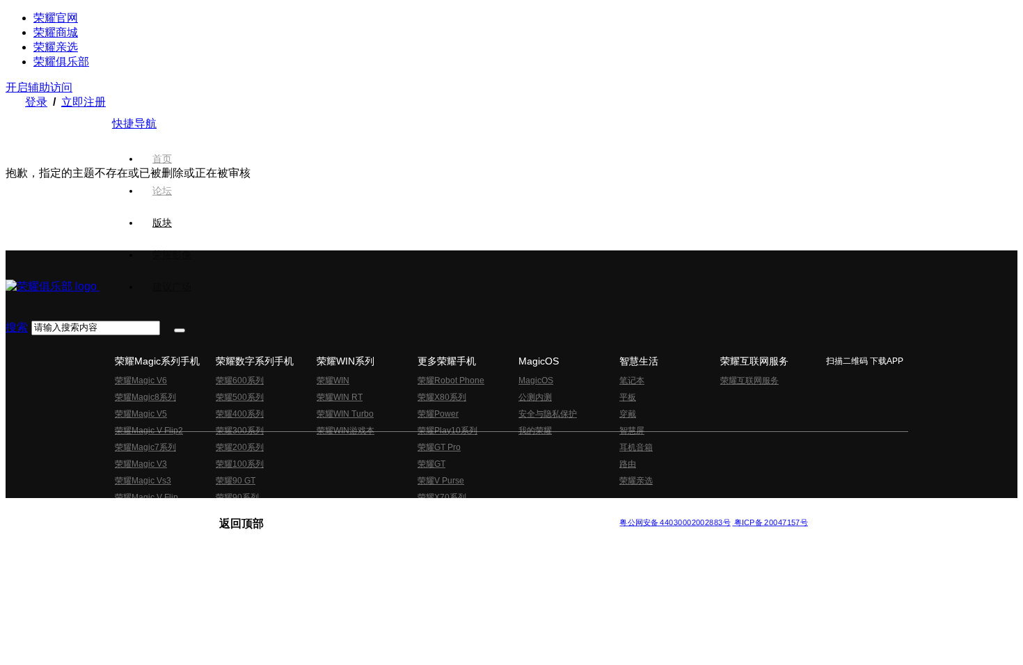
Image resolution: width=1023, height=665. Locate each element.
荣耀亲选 (55, 47)
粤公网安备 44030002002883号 (674, 522)
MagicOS (535, 380)
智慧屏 (631, 430)
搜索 (17, 327)
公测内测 (535, 397)
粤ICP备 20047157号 (770, 522)
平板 (627, 397)
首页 (162, 158)
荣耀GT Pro (439, 447)
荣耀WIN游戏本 (345, 430)
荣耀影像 (171, 254)
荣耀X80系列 (442, 397)
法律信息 (465, 510)
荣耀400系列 (240, 414)
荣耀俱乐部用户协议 (256, 510)
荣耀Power (438, 414)
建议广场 (171, 286)
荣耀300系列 (240, 430)
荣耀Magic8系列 (145, 397)
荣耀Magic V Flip (146, 497)
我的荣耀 (535, 430)
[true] (179, 330)
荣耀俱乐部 (61, 61)
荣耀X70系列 (442, 497)
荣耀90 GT (235, 481)
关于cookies (426, 510)
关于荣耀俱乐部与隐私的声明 (349, 510)
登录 (36, 102)
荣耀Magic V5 (141, 414)
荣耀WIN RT (340, 397)
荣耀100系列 (240, 464)
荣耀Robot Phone (451, 380)
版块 (162, 222)
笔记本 (631, 380)
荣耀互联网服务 (749, 380)
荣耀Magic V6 (141, 380)
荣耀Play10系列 (447, 430)
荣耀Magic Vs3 (143, 481)
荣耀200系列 (240, 447)
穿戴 (627, 414)
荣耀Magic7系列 (145, 447)
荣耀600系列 (240, 380)
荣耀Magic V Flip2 (149, 430)
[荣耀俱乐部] (53, 286)
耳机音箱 (636, 447)
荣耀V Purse (441, 481)
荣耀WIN (333, 380)
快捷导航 (134, 123)
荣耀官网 (55, 18)
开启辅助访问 (39, 87)
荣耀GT (431, 464)
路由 (627, 464)
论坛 (162, 190)
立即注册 (83, 102)
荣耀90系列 (237, 497)
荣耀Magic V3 (141, 464)
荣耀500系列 (240, 397)
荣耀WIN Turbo (345, 414)
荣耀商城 (55, 32)
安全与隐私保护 (547, 414)
